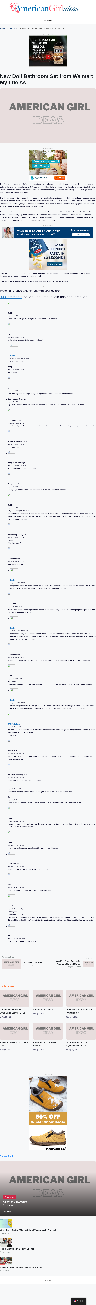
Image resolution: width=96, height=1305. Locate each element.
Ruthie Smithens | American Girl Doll (17, 1249)
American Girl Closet (43, 1010)
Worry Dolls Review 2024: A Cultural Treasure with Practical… (29, 1230)
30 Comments (11, 297)
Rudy (12, 356)
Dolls (12, 29)
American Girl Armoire (15, 1202)
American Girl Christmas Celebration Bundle (21, 1267)
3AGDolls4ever (14, 724)
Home (2, 29)
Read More (8, 1211)
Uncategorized (10, 1197)
